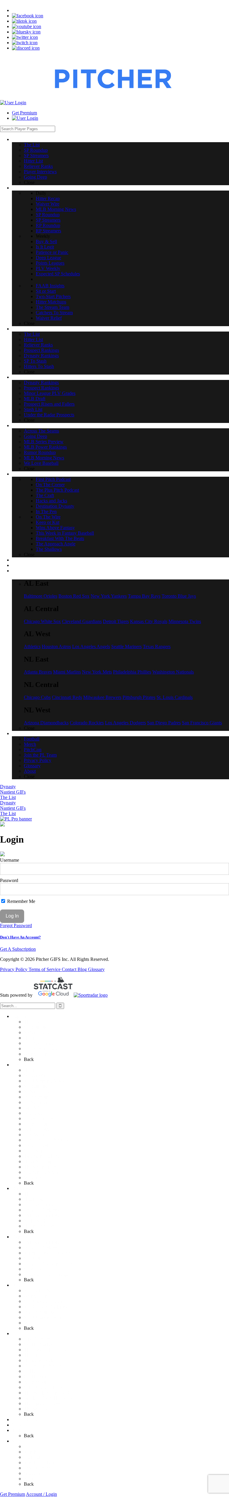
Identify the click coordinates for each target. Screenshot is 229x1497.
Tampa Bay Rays (144, 596)
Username (9, 860)
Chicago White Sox (42, 621)
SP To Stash (35, 1220)
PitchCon (32, 1457)
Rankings (21, 1188)
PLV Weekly (36, 1134)
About (30, 1478)
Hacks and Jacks (39, 1360)
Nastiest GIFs (13, 791)
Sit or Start (34, 1150)
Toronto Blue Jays (179, 596)
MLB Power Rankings (45, 1306)
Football (31, 1446)
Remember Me (20, 901)
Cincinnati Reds (67, 697)
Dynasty (8, 786)
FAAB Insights (38, 1145)
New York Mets (97, 671)
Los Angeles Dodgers (125, 722)
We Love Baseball (41, 1322)
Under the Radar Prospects (49, 1274)
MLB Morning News (44, 1080)
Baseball (20, 1285)
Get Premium (24, 112)
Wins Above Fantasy (43, 1387)
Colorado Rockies (87, 722)
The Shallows (37, 1408)
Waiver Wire (35, 1075)
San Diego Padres (164, 722)
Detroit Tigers (116, 621)
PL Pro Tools (24, 1419)
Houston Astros (56, 646)
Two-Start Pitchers (41, 1156)
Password (9, 880)
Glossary (96, 969)
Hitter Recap (36, 1070)
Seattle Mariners (126, 646)
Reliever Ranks (38, 1043)
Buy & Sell (34, 1107)
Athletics (32, 646)
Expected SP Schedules (46, 1139)
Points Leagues (38, 1129)
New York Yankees (109, 596)
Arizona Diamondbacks (46, 722)
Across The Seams (41, 1290)
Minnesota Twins (184, 621)
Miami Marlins (67, 671)
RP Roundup (36, 1096)
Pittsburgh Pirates (139, 697)
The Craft (33, 1355)
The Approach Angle (44, 1403)
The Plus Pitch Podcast (45, 1349)
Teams (18, 1430)
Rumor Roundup (40, 1312)
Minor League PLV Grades (49, 1252)
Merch (30, 1451)
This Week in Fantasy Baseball (53, 1392)
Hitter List (33, 1037)
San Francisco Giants (202, 722)
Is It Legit (33, 1113)
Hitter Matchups (39, 1161)
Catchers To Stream (42, 1172)
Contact (70, 969)
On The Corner (38, 1344)
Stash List (33, 1268)
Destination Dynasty (43, 1365)
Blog (83, 969)
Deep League (36, 1123)
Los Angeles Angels (91, 646)
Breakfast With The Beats (48, 1398)
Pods (16, 1333)
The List (8, 797)
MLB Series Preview (44, 1301)
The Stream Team (40, 1166)
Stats (16, 1424)
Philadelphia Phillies (132, 671)
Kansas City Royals (148, 621)
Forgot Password (16, 925)
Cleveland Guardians (82, 621)
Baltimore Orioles (40, 596)
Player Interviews (40, 1048)
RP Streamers (36, 1102)
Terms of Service (45, 969)
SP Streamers (36, 1032)
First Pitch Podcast (41, 1338)
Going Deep (35, 1053)
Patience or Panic (40, 1118)
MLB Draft (34, 1258)
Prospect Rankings (41, 1209)
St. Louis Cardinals (175, 697)
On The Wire (36, 1376)
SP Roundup (36, 1027)
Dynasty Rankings (41, 1215)
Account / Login (41, 1494)
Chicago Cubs (37, 697)
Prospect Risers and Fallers (49, 1263)
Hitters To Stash (39, 1225)
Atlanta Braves (38, 671)
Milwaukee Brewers (102, 697)
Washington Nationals (173, 671)
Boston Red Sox (73, 596)
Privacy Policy (14, 969)
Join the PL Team (40, 1462)
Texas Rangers (157, 646)
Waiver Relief (37, 1177)
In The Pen (34, 1371)
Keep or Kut (35, 1381)
